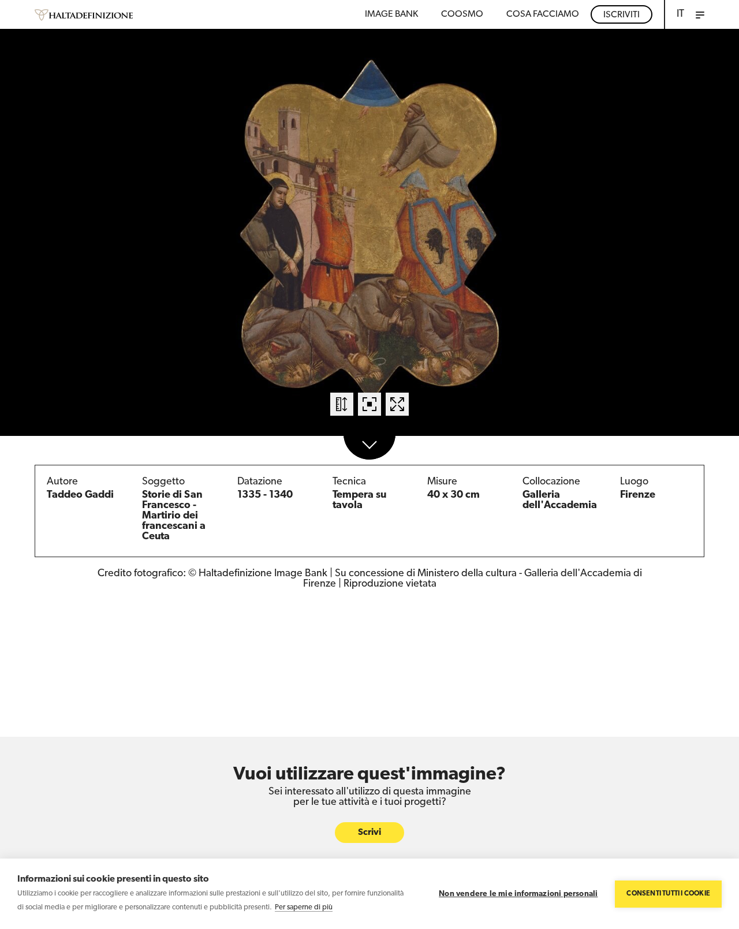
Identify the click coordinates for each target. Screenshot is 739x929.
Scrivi (369, 832)
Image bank (391, 14)
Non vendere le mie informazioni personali (518, 894)
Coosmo (462, 14)
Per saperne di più (304, 907)
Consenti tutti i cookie (668, 893)
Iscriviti (621, 15)
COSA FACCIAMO (542, 14)
